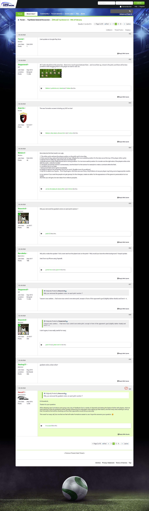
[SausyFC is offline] (23, 398)
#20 (130, 389)
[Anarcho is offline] (23, 117)
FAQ (77, 14)
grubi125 (47, 233)
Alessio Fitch (61, 133)
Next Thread (80, 453)
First (107, 24)
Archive (98, 463)
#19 (130, 359)
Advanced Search (126, 14)
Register (142, 6)
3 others (70, 189)
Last (127, 24)
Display (127, 30)
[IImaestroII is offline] (23, 218)
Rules (83, 14)
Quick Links (69, 14)
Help (136, 6)
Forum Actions (56, 14)
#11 (130, 34)
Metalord (48, 88)
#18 (130, 314)
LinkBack (108, 30)
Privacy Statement (108, 463)
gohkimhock (55, 88)
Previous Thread (70, 453)
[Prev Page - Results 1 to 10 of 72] (110, 24)
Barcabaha (54, 133)
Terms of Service (121, 463)
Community (44, 14)
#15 (130, 203)
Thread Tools (118, 30)
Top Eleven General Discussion (38, 20)
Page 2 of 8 (99, 24)
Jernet (61, 88)
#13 (130, 103)
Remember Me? (127, 6)
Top (130, 463)
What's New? (31, 14)
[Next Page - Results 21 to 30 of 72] (124, 24)
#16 (130, 248)
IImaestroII (48, 425)
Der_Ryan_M (53, 189)
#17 (130, 284)
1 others (70, 133)
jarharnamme (57, 344)
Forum (20, 14)
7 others (68, 88)
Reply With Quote (124, 53)
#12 (130, 59)
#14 (130, 147)
